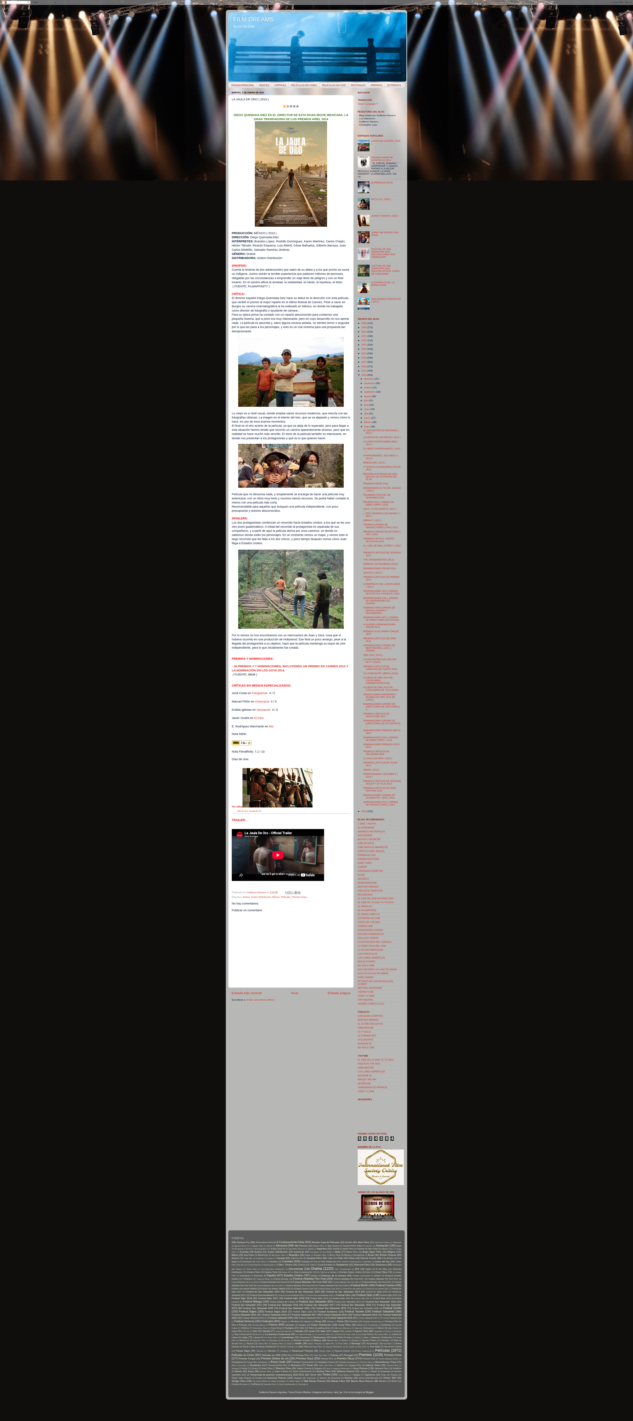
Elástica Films (271, 1272)
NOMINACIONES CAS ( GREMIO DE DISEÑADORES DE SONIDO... (380, 601)
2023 (364, 336)
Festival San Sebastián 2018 (356, 1305)
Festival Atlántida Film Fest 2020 (310, 1282)
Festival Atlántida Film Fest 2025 (300, 1285)
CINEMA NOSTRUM (368, 859)
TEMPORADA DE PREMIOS (372, 1087)
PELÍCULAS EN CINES (304, 85)
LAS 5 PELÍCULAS (367, 954)
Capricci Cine (297, 1258)
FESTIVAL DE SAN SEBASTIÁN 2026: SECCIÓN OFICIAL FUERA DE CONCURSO (385, 270)
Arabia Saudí (276, 1249)
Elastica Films (253, 1272)
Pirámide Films (302, 1355)
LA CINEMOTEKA (367, 1035)
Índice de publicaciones (320, 1328)
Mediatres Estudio (302, 1340)
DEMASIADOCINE (367, 883)
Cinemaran (247, 1262)
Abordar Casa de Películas (325, 1242)
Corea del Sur (382, 1261)
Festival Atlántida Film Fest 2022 (376, 1282)
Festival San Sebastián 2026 (365, 1308)
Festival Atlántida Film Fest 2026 (333, 1285)
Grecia (360, 1325)
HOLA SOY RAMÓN (368, 938)
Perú (289, 1355)
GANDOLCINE (365, 926)
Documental (296, 1268)
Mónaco (345, 1340)
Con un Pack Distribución (325, 1262)
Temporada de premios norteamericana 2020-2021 (277, 1375)
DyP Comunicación (343, 1269)
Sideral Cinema (304, 1368)
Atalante (360, 1249)
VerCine (348, 1378)
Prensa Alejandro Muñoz (389, 1359)
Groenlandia (372, 1325)
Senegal (235, 1368)
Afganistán (397, 1242)
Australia (244, 1252)
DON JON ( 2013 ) (373, 655)
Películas (285, 897)
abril (366, 413)
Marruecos (244, 1340)
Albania (269, 1246)
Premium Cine (368, 1359)
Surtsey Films (323, 1371)
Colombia (273, 1262)
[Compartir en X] (293, 892)
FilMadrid (307, 1321)
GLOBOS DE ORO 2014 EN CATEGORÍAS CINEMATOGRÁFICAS (377, 680)
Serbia (244, 1368)
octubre (368, 387)
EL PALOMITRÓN (367, 910)
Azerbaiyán (314, 1252)
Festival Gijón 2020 (341, 1298)
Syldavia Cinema (345, 1371)
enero (367, 426)
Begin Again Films (372, 1252)
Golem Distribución (261, 897)
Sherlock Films (283, 1368)
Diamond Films (362, 1264)
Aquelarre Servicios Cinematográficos (252, 1249)
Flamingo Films (391, 1321)
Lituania (257, 1337)
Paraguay (284, 1351)
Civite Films (260, 1262)
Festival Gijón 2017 (268, 1298)
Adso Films (363, 1242)
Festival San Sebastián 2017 (319, 1305)
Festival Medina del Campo (282, 1302)
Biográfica (294, 1255)
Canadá (281, 1258)
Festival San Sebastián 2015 (247, 1305)
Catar (330, 1258)
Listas (244, 1337)
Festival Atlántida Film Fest (309, 1278)
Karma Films (361, 1331)
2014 (364, 375)
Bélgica (391, 1252)
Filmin (340, 1321)
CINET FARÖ (365, 863)
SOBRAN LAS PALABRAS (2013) (380, 564)
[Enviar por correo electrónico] (286, 892)
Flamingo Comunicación (371, 1321)
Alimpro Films (318, 1246)
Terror (313, 1375)
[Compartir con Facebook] (296, 892)
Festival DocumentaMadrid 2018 (291, 1295)
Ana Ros (369, 1246)
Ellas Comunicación (303, 1272)
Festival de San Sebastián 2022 (303, 1292)
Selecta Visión (372, 1365)
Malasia (357, 1337)
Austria (258, 1252)
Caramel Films (314, 1258)
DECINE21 (363, 879)
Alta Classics (333, 1246)
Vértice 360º (389, 1378)
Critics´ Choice (284, 1264)
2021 (364, 345)
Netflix (298, 1343)
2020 (364, 349)
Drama (246, 897)
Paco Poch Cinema (393, 1347)
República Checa (326, 1362)
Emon (368, 1272)
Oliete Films (303, 1347)
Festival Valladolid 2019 (365, 1315)
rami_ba (338, 1392)
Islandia (299, 1331)
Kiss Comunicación (243, 1334)
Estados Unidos (293, 1275)
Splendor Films (381, 1368)
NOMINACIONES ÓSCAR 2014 (379, 568)
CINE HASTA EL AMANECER (373, 847)
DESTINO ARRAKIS (368, 887)
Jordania (348, 1331)
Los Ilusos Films (270, 1337)
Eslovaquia (245, 1276)
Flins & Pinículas (239, 1325)
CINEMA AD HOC (367, 855)
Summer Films (265, 1371)
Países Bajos (243, 1351)
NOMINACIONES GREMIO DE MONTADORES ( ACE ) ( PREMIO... (379, 648)
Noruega (356, 1343)
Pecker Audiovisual (363, 1351)
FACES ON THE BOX (369, 922)
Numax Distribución (267, 1347)
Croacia (301, 1265)
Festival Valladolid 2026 (392, 1318)
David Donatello (325, 1265)
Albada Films (258, 1246)
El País (259, 718)
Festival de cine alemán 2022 (376, 1289)
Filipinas (284, 1321)
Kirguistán (397, 1331)
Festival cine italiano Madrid (244, 1289)
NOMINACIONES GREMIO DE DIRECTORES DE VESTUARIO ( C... (381, 707)
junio (367, 405)
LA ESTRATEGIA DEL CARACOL (375, 942)
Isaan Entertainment (284, 1331)
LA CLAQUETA (365, 1039)
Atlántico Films (387, 1249)
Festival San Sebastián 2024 (294, 1308)
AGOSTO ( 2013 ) (372, 573)
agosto (368, 396)
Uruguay (297, 1378)
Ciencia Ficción (368, 1258)
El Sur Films (381, 1269)
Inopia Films (237, 1331)
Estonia (314, 1276)
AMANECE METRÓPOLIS (371, 831)
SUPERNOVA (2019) (382, 182)
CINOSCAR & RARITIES (370, 871)
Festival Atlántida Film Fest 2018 (244, 1282)
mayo (367, 409)
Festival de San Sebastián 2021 (263, 1292)
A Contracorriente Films (290, 1242)
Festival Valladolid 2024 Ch (311, 1318)
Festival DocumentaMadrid (262, 1295)
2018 (364, 358)
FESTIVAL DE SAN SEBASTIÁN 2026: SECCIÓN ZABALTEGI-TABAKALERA (383, 253)
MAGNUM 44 (365, 1043)
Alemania (281, 1245)
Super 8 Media (281, 1371)
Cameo (270, 1258)
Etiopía (377, 1276)
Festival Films (343, 1295)
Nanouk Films (277, 1344)
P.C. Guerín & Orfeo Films (356, 1347)
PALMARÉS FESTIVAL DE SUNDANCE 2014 (377, 496)
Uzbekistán (311, 1378)
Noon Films (343, 1344)
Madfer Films (337, 1337)
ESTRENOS (394, 85)
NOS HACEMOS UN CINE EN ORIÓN (377, 969)
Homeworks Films (260, 1328)
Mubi (396, 1340)
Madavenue (319, 1337)
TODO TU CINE (366, 996)
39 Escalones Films (264, 1242)
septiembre (370, 392)
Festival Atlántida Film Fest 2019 (275, 1282)
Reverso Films (366, 1362)
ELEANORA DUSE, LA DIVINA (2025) (382, 283)
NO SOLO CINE (366, 965)
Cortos (398, 1262)
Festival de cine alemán (352, 1289)
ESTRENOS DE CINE (369, 918)
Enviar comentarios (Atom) (260, 1000)
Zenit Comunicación (287, 1384)
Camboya (260, 1258)
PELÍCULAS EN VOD (334, 85)
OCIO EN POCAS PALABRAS (373, 973)
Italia (322, 1331)
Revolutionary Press (385, 1362)
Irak (247, 1331)
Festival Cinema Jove (303, 1289)
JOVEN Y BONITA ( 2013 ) (385, 216)
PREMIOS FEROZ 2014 (375, 483)
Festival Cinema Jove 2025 (329, 1289)
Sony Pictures (360, 1368)
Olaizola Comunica (287, 1347)
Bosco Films (335, 1255)
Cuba (312, 1265)
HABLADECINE (366, 1028)
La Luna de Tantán (322, 1334)
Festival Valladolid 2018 (334, 1315)
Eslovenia (258, 1276)
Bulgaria (235, 1258)
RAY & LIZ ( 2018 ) (381, 199)
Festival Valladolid (383, 1311)
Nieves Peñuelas (315, 1344)
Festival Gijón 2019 (319, 1298)
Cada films (248, 1258)
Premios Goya (299, 897)
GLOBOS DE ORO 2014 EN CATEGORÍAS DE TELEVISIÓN (381, 688)
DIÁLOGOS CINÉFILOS (370, 891)
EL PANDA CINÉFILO (369, 914)
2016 (364, 366)
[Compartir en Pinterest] (299, 892)
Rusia (310, 1365)
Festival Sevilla (392, 1307)
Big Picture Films (278, 1255)
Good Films (344, 1325)
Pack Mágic (375, 1347)
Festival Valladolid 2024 (281, 1318)
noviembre (370, 383)
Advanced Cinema (382, 1242)
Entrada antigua (339, 993)
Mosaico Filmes (369, 1340)
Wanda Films (338, 1381)
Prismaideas (237, 1362)
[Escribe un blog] (289, 892)
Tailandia (363, 1371)
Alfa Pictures (301, 1246)
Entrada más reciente (247, 993)
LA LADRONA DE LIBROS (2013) (380, 673)
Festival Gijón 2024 (382, 1298)
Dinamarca (381, 1264)
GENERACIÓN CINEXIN (370, 930)
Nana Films (263, 1344)
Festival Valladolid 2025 (340, 1318)
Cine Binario (387, 1258)
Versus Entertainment (368, 1378)
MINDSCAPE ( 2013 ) (374, 462)
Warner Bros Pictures (362, 1381)
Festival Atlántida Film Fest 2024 (270, 1286)
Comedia (287, 1261)
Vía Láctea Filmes (260, 1381)
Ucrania (258, 1378)
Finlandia (353, 1321)
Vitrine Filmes (294, 1381)
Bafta (338, 1252)
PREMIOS (376, 85)
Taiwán (374, 1371)
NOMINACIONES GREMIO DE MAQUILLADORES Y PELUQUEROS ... (379, 610)
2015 (364, 371)
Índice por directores (342, 1328)
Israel (312, 1331)
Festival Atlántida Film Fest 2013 (348, 1279)
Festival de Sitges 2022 (377, 1292)
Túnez (383, 1375)
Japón (335, 1331)
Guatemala (386, 1325)
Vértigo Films (238, 1381)
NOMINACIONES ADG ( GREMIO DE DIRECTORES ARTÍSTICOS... (382, 618)
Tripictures (369, 1375)
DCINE (361, 875)
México (276, 897)
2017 (364, 362)
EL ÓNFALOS (365, 906)
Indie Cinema (393, 1328)
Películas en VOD (271, 1355)
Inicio (295, 993)
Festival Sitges (248, 1311)
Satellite (340, 1365)
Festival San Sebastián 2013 (347, 1302)
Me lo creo (285, 1340)
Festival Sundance (327, 1311)
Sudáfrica (397, 1368)
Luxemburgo (287, 1337)
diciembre (369, 379)
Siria (328, 1368)
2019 (364, 353)
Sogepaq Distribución (341, 1368)
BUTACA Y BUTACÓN (369, 839)
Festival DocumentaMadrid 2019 (320, 1295)
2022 (364, 340)
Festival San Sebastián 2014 (381, 1302)
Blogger (370, 1392)
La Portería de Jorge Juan (344, 1334)
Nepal (289, 1344)
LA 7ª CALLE (364, 1032)
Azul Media (327, 1252)
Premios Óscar (345, 1358)
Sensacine (263, 709)
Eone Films (381, 1272)
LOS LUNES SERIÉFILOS (371, 958)
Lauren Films (383, 1334)
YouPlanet (255, 1384)
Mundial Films (237, 1344)
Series (255, 1368)
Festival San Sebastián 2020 (258, 1308)
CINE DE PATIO (366, 843)
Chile (340, 1258)
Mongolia (355, 1340)
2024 (364, 331)
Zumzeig (301, 1384)
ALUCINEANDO (366, 827)
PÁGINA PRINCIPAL (242, 85)
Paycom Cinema (342, 1351)
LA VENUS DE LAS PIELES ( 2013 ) (382, 437)
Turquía (393, 1375)
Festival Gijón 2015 (388, 1295)
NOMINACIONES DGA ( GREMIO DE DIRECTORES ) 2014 (380, 738)
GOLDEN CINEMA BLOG (371, 934)
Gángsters (290, 1325)
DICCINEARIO (365, 894)
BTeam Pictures (388, 1255)
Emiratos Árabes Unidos (350, 1272)
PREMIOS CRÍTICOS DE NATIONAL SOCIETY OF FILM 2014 (382, 782)
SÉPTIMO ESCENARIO (370, 988)
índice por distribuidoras (364, 1328)
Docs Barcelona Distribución (273, 1269)
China (351, 1258)
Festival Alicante (280, 1279)
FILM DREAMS (253, 19)
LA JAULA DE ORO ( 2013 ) (377, 758)
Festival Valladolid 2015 (244, 1315)
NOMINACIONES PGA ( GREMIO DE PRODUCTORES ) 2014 (380, 803)
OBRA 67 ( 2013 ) (372, 520)
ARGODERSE (365, 835)
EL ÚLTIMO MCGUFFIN (370, 1024)
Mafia (349, 1337)
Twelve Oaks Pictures (241, 1378)
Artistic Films (348, 1249)
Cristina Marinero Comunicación (261, 1265)
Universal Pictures (276, 1378)
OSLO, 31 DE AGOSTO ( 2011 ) (380, 509)
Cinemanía (262, 701)
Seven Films (266, 1368)
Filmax (318, 1321)
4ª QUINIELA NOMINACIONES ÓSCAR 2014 (379, 625)
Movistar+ (385, 1340)
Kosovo (259, 1334)
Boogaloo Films (320, 1255)
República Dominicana (348, 1362)
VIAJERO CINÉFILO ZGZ (371, 1004)
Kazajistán (378, 1331)
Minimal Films (332, 1340)
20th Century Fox (241, 1242)
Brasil (371, 1255)
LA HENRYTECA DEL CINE (372, 946)
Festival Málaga (252, 1301)
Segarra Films (355, 1365)
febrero (368, 422)
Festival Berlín (359, 1285)
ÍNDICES (264, 85)
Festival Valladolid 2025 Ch (368, 1318)
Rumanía (296, 1365)
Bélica (235, 1255)
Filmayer (330, 1321)
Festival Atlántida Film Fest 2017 (383, 1279)
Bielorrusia (263, 1255)
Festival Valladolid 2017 (304, 1315)
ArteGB (335, 1249)
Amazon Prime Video (352, 1246)
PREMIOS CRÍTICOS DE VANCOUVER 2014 (376, 715)
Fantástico (248, 1279)
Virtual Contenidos (278, 1381)
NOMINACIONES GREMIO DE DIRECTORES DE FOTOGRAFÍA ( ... (381, 723)
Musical (250, 1343)
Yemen (245, 1384)
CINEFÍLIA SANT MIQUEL (371, 851)
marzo (367, 418)
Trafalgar (356, 1375)
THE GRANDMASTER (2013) (378, 560)
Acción (348, 1242)
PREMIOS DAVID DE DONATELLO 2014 (382, 158)
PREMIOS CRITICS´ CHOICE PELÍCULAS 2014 (378, 540)
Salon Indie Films (326, 1365)
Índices (381, 1328)
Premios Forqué (247, 1358)
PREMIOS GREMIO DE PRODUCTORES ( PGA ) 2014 (380, 526)
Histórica (245, 1328)
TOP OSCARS (365, 1000)
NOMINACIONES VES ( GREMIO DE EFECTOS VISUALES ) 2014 (381, 592)
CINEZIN (362, 867)
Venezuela (335, 1378)
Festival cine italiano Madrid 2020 (275, 1289)
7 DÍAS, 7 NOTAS (367, 823)
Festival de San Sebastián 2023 (343, 1292)
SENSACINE (364, 1083)
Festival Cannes (385, 1285)
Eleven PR (286, 1272)
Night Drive (330, 1344)
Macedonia (305, 1337)
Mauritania (273, 1340)
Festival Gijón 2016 (242, 1298)
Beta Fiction (249, 1255)
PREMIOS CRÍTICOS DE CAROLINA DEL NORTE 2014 (380, 667)
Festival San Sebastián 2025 (331, 1308)
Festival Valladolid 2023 (253, 1318)
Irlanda (266, 1331)
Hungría (289, 1328)
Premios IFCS (327, 1359)
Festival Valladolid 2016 (274, 1315)
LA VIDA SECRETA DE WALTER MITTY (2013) (379, 660)
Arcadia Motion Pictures (295, 1249)
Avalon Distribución (278, 1252)
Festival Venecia (244, 1321)
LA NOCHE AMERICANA (370, 950)
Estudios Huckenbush (362, 1276)
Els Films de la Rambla (326, 1272)
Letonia (395, 1334)
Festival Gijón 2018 (294, 1298)
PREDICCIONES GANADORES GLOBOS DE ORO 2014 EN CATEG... (379, 697)
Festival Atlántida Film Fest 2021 (346, 1282)
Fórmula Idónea (258, 1325)
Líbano (235, 1337)
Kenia (388, 1331)
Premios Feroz (392, 1354)
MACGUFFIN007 (367, 961)
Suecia (238, 1371)
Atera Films (373, 1249)
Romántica (255, 1365)
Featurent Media (263, 1279)
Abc (271, 726)
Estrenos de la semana (333, 1275)
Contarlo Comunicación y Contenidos (356, 1262)
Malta (366, 1337)
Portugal (348, 1355)
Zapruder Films (270, 1384)
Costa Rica (240, 1265)
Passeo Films (325, 1351)
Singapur (318, 1368)
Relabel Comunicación (303, 1362)
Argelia (311, 1249)
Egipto (368, 1269)
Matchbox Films (259, 1340)
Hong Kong (276, 1328)
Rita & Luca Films (239, 1365)
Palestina (272, 1351)
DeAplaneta (342, 1264)
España (271, 1275)
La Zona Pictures (366, 1334)
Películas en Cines (243, 1354)
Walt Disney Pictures (314, 1381)
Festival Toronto (354, 1311)
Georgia (302, 1325)
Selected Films (392, 1365)
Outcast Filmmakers (334, 1347)
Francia (273, 1324)
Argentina (322, 1249)
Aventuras (299, 1252)
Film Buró (295, 1321)
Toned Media (343, 1375)
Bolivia (307, 1255)
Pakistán (259, 1351)
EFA (357, 1269)
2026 (364, 323)
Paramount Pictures (302, 1351)
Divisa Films (252, 1269)
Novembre (387, 1344)
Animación (382, 1245)
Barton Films (352, 1252)
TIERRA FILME (366, 992)
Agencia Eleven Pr (241, 1246)
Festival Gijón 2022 (362, 1298)
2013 (364, 811)
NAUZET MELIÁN (367, 1079)
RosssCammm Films (278, 1365)
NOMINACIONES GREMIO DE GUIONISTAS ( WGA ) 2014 (379, 796)
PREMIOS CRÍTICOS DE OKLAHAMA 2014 (376, 752)
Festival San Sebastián (313, 1301)
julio (366, 400)
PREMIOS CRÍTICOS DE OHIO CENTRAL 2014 (379, 789)
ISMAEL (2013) (371, 770)
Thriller (326, 1374)
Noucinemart (372, 1343)
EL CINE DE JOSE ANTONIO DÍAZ (376, 898)
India (302, 1328)
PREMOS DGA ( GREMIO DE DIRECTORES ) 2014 (378, 503)
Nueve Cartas (249, 1347)
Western (383, 1381)
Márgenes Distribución (382, 1337)
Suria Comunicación (302, 1371)
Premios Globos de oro (274, 1358)
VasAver (323, 1378)
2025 (364, 327)
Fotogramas (260, 693)
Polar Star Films (320, 1355)
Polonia (334, 1355)
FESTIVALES (358, 85)
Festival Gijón (364, 1294)
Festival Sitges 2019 (276, 1311)
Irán (255, 1331)
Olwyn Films (317, 1347)
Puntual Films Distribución (256, 1362)
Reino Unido (278, 1361)
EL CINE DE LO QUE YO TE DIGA (375, 902)
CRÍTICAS (280, 85)
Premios (365, 1355)
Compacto (305, 1262)
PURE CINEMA (366, 977)
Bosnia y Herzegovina (354, 1255)
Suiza (251, 1371)
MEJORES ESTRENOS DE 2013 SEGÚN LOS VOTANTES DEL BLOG (380, 477)
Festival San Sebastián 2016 (283, 1305)
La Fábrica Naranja (304, 1334)
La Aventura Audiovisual (277, 1334)
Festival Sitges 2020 (302, 1312)
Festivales (267, 1321)
